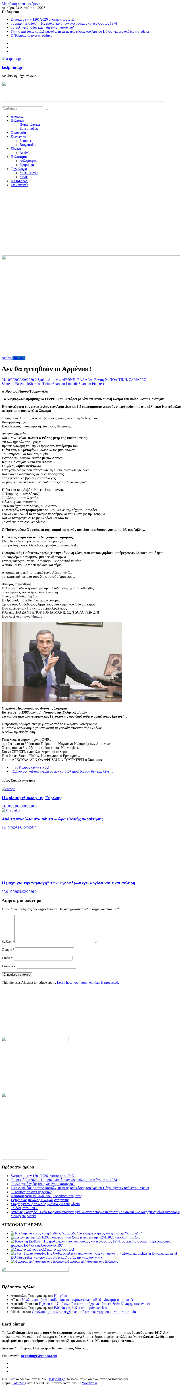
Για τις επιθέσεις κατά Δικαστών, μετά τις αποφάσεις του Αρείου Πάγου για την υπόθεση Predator (80, 31)
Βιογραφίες (28, 145)
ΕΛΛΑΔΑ (84, 380)
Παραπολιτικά (30, 124)
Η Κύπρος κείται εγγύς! (30, 767)
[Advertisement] (91, 222)
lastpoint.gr (12, 67)
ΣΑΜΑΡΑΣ (137, 380)
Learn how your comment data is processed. (88, 1271)
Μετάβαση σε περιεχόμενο (21, 4)
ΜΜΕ (24, 177)
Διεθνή (24, 153)
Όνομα (8, 1238)
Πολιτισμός (19, 157)
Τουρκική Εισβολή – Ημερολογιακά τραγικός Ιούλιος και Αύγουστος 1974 (64, 23)
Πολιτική (17, 120)
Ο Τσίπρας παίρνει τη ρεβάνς (31, 35)
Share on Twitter (40, 384)
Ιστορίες (25, 140)
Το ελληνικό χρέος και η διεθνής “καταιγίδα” (43, 27)
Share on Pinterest (91, 384)
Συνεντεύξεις (29, 128)
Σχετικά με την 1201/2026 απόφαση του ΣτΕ (42, 19)
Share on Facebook (15, 384)
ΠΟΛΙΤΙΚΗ (118, 380)
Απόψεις (17, 116)
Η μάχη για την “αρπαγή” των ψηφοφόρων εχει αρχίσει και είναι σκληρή (68, 1171)
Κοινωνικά (18, 136)
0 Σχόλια (41, 380)
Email (7, 1247)
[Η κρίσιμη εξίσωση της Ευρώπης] (8, 789)
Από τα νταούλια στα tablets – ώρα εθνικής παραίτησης (52, 819)
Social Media (29, 173)
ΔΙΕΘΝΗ (68, 380)
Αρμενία (54, 380)
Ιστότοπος (9, 1255)
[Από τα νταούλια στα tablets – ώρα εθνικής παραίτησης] (11, 810)
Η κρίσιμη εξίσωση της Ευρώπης (32, 797)
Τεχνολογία (19, 169)
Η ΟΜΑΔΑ (19, 181)
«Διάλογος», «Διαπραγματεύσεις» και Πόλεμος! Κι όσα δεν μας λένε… (64, 771)
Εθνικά (16, 149)
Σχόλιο (8, 1230)
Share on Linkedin (65, 384)
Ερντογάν (101, 380)
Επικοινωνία (19, 185)
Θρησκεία (27, 165)
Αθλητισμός (28, 161)
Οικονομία (18, 132)
